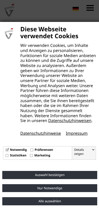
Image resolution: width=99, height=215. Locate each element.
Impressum (77, 133)
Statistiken (18, 155)
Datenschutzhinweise (40, 133)
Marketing (42, 155)
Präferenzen (44, 149)
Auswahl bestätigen (50, 174)
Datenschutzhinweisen (69, 120)
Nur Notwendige (49, 188)
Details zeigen (79, 152)
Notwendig (18, 149)
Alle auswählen (49, 201)
